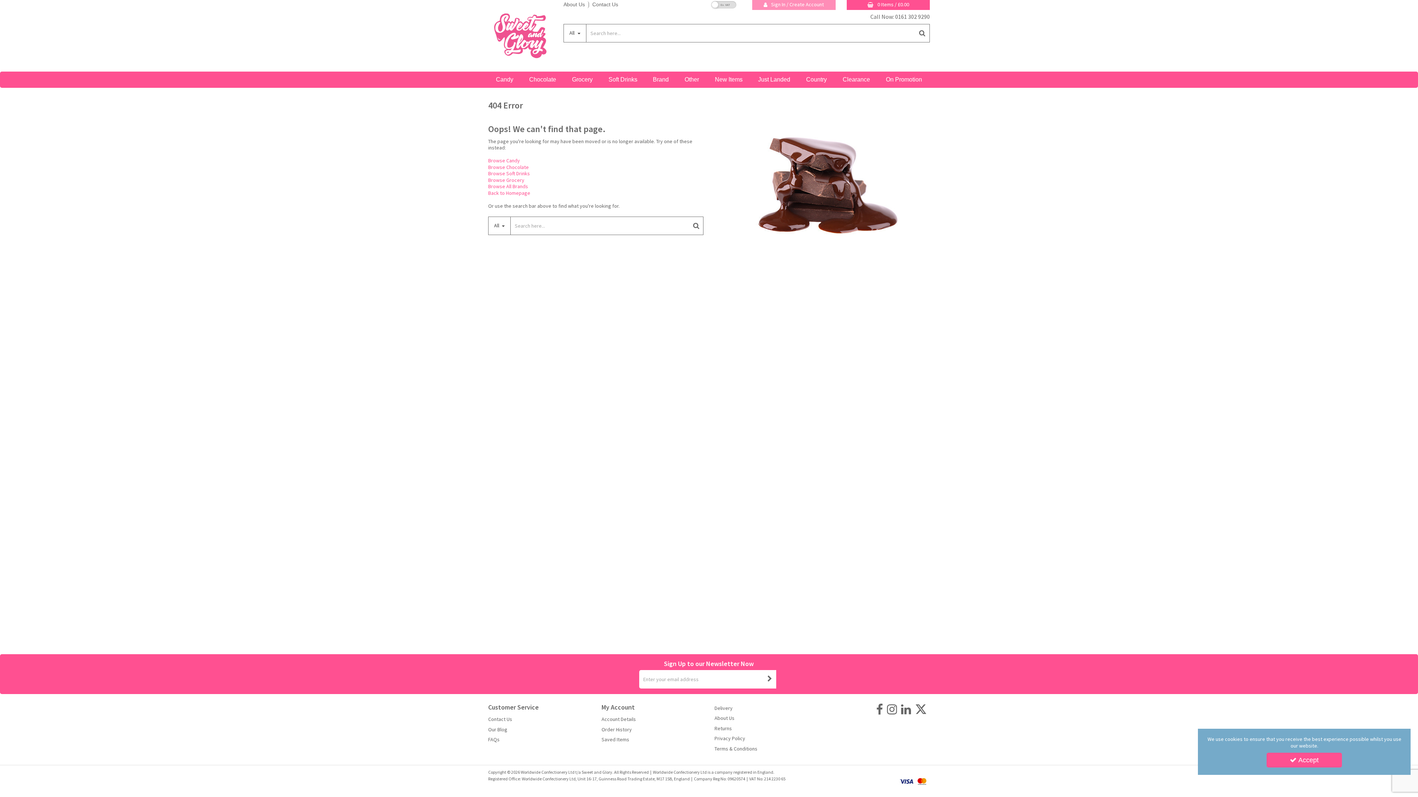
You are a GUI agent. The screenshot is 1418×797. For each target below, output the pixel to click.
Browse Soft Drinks (509, 173)
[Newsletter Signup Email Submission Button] (770, 679)
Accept (1308, 760)
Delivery (724, 708)
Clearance (856, 79)
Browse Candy (504, 160)
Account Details (619, 719)
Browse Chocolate (508, 167)
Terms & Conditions (736, 749)
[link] (879, 709)
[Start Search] (922, 33)
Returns (723, 728)
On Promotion (904, 79)
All (572, 33)
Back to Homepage (509, 193)
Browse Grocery (506, 180)
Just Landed (774, 79)
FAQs (494, 739)
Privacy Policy (730, 738)
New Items (729, 79)
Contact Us (605, 4)
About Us (574, 4)
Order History (617, 730)
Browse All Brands (508, 186)
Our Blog (497, 730)
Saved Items (615, 739)
